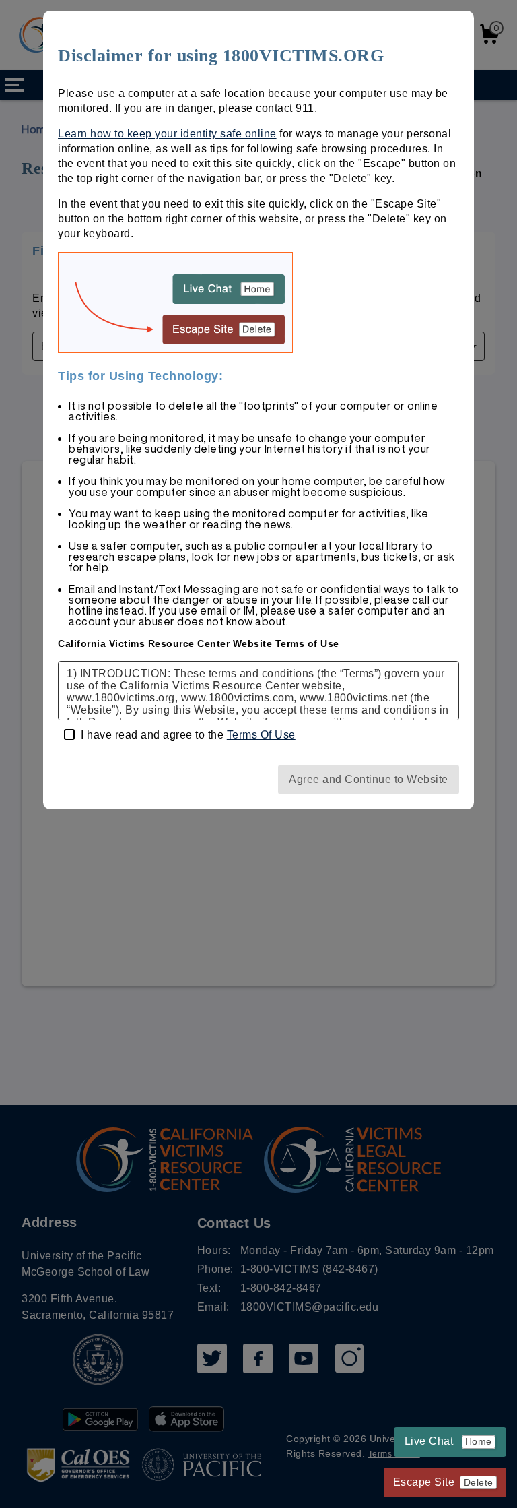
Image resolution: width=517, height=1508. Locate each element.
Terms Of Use (261, 735)
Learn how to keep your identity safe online (167, 133)
